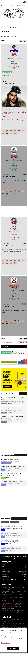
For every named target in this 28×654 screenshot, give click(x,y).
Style (2, 598)
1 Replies (13, 463)
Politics (3, 625)
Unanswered (12, 36)
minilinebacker (14, 285)
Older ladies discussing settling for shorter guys (14, 627)
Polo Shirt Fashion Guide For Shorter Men (12, 474)
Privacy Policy (5, 643)
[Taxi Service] (14, 379)
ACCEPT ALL (13, 649)
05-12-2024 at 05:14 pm (8, 306)
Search (25, 5)
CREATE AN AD (14, 522)
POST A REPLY (23, 41)
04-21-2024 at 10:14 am (8, 83)
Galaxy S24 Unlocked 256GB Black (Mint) (12, 526)
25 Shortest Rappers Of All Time (9, 459)
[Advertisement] (14, 22)
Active (6, 36)
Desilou (14, 226)
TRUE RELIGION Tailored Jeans (9, 540)
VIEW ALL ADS (5, 522)
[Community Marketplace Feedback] (22, 342)
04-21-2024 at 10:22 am (8, 176)
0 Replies (8, 470)
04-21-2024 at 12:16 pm (8, 245)
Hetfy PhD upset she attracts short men (12, 601)
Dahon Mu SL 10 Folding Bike (9, 533)
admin (14, 53)
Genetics (3, 592)
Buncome (14, 155)
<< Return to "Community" (7, 342)
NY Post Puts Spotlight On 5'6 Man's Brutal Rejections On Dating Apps (12, 607)
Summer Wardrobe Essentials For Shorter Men (13, 466)
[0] (23, 3)
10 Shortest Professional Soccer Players (11, 481)
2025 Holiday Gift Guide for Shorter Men (12, 595)
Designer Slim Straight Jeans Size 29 (11, 547)
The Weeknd (15, 352)
